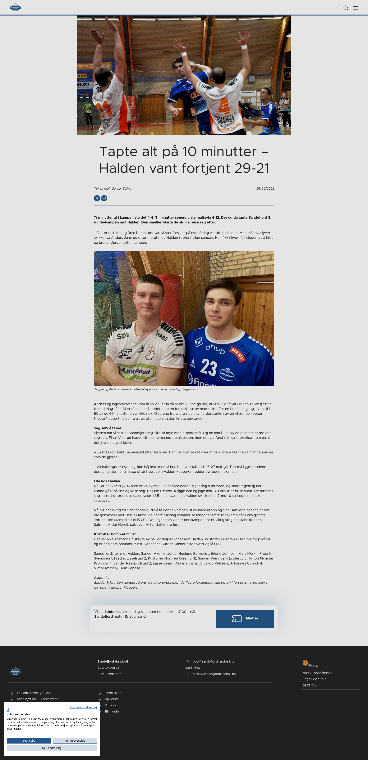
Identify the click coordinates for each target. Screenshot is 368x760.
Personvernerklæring (83, 707)
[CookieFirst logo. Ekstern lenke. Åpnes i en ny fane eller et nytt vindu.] (8, 710)
